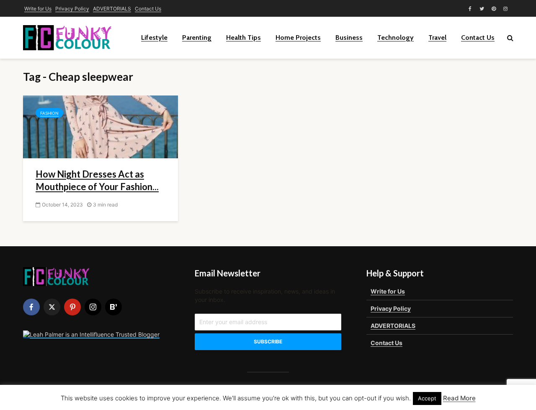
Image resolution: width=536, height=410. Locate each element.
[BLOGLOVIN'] (113, 307)
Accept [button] (427, 398)
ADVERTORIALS (112, 8)
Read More (459, 398)
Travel (437, 37)
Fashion (49, 113)
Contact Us (148, 8)
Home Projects (298, 37)
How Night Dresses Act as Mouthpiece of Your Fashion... (97, 180)
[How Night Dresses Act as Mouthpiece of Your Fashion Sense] (100, 126)
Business (349, 37)
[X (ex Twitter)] (52, 307)
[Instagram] (93, 307)
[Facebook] (31, 307)
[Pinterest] (72, 307)
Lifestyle (154, 37)
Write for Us (38, 8)
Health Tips (243, 37)
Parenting (196, 37)
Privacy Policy (72, 8)
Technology (395, 37)
